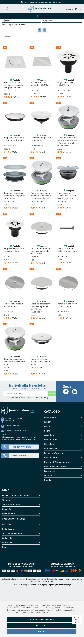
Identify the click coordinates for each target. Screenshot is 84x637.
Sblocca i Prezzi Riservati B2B (15, 495)
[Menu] (80, 616)
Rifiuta (41, 631)
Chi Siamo (6, 524)
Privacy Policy (8, 513)
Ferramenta (49, 471)
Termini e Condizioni (11, 504)
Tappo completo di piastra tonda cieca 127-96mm (42, 362)
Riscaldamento (51, 444)
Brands (47, 480)
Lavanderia (49, 435)
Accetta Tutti (41, 625)
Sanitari (47, 421)
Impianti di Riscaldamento (56, 462)
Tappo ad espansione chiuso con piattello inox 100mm (40, 306)
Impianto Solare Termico (55, 466)
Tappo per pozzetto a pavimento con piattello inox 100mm (15, 196)
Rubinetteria (50, 417)
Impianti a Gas (51, 457)
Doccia (47, 426)
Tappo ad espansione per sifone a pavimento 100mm (14, 362)
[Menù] (3, 9)
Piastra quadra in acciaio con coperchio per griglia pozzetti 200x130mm (14, 85)
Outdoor (48, 475)
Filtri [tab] (7, 20)
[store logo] (42, 9)
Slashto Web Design (63, 585)
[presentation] (39, 30)
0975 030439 (19, 455)
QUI (72, 608)
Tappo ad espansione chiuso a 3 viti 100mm (14, 139)
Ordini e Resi (8, 538)
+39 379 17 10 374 (21, 447)
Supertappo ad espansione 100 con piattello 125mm (66, 196)
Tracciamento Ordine (12, 533)
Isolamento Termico (53, 453)
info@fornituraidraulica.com (15, 431)
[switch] (77, 622)
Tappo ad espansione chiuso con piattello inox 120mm (40, 251)
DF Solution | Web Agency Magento (41, 585)
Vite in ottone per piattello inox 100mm (67, 249)
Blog (4, 547)
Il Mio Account (9, 529)
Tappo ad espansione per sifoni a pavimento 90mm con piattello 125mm (67, 140)
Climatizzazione (51, 448)
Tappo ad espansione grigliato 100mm (14, 249)
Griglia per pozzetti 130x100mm (66, 83)
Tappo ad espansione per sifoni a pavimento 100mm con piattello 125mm (41, 196)
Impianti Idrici (50, 439)
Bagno (47, 430)
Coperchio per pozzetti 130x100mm (41, 139)
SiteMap (6, 500)
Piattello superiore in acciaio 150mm (13, 305)
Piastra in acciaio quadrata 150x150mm (41, 83)
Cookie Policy (8, 509)
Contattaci (7, 542)
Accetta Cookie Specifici (42, 619)
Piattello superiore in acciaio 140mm (67, 305)
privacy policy (43, 397)
